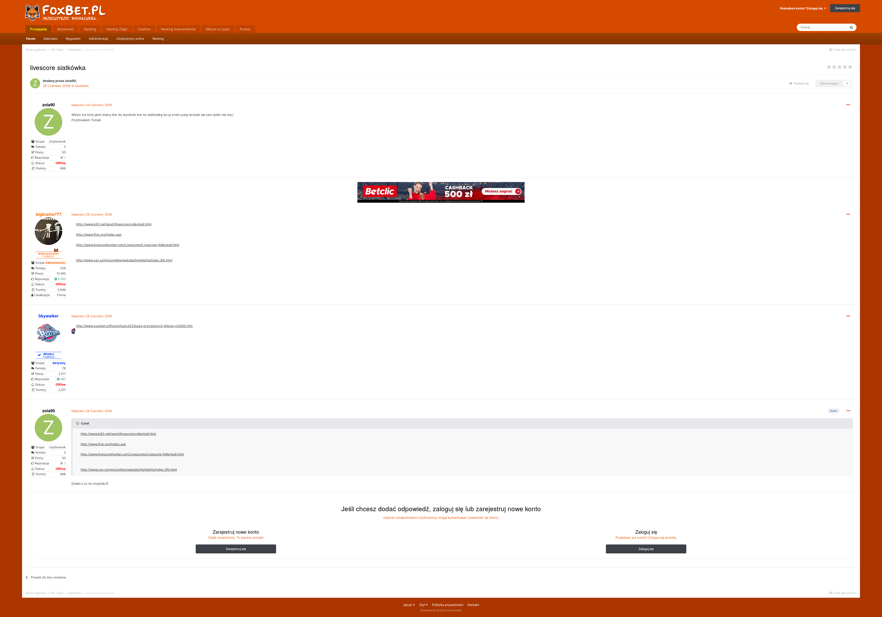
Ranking (158, 38)
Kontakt (473, 605)
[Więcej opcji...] (848, 105)
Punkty (245, 29)
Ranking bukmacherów (178, 29)
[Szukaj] (851, 27)
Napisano (91, 105)
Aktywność (65, 29)
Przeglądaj (38, 29)
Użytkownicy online (130, 38)
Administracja (98, 38)
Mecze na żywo (217, 29)
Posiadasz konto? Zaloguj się (802, 8)
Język (408, 605)
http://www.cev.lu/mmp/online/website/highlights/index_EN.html (124, 260)
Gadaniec (82, 86)
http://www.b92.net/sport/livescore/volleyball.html (113, 224)
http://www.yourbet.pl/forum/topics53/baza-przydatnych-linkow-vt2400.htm (134, 326)
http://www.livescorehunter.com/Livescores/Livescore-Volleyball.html (127, 245)
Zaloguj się (646, 549)
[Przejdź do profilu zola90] (35, 83)
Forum (30, 38)
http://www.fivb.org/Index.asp (99, 234)
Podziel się (800, 83)
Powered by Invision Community (441, 610)
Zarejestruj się (845, 8)
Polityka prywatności (447, 605)
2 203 (61, 279)
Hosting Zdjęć (117, 29)
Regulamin (73, 38)
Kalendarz (51, 38)
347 (62, 379)
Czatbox (144, 29)
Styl (422, 605)
